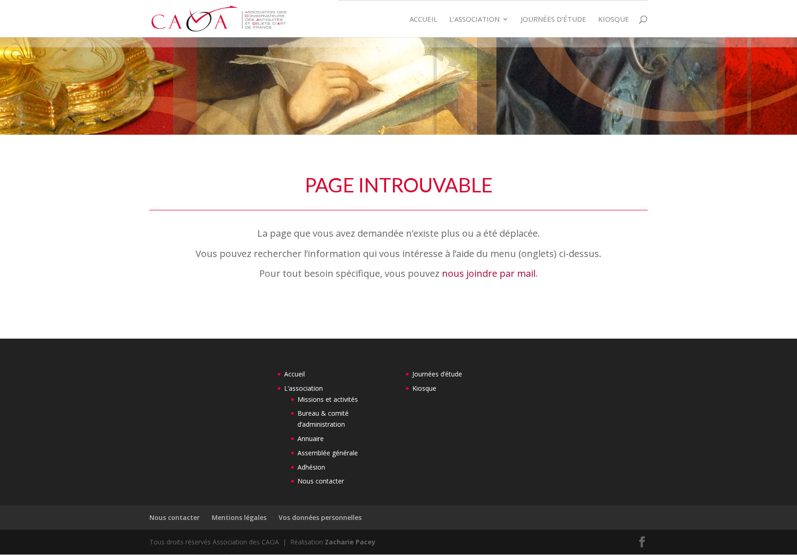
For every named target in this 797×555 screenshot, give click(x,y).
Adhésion (311, 467)
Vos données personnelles (320, 517)
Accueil (423, 20)
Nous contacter (320, 481)
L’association (474, 20)
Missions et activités (327, 399)
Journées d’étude (553, 20)
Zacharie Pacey (350, 541)
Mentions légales (239, 517)
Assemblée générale (327, 452)
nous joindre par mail (488, 273)
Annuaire (310, 438)
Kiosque (613, 20)
